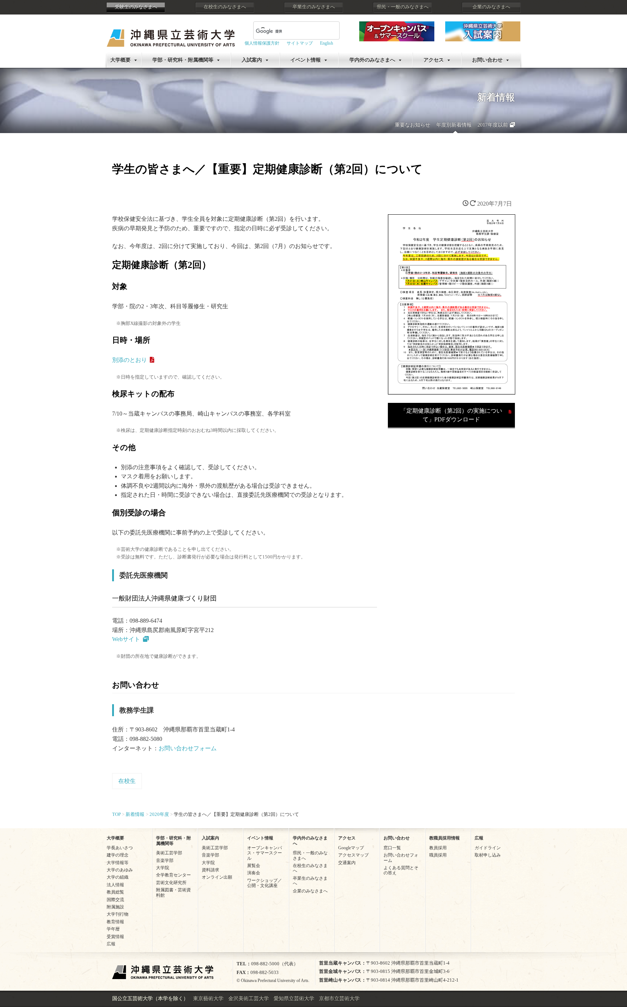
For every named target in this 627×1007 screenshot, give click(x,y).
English (326, 43)
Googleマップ (351, 847)
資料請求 (210, 869)
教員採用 (438, 847)
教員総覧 (115, 892)
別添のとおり (129, 360)
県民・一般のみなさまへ (403, 6)
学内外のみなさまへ (372, 60)
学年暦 (113, 929)
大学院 (162, 867)
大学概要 (120, 60)
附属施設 (115, 906)
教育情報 (115, 921)
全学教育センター (173, 875)
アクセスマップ (353, 855)
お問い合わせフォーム (188, 748)
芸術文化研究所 (171, 882)
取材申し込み (488, 855)
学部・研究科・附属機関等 (182, 60)
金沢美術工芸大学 (248, 998)
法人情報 (115, 884)
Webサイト (126, 639)
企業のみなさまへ (491, 6)
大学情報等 (117, 862)
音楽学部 (164, 860)
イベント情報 (305, 60)
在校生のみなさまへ (225, 6)
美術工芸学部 (169, 852)
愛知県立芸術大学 (294, 998)
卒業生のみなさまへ (313, 6)
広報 (111, 943)
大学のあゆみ (120, 869)
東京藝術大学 (208, 998)
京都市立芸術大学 (339, 998)
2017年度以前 (493, 125)
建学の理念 (117, 855)
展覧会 (253, 865)
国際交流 (115, 899)
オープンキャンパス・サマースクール (264, 853)
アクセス (433, 60)
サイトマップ (300, 43)
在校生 (127, 781)
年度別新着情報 (454, 125)
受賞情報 (115, 936)
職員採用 (438, 855)
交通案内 (347, 862)
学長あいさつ (120, 847)
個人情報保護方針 (262, 43)
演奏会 (253, 872)
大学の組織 (117, 877)
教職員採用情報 (444, 838)
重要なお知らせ (412, 125)
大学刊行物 (117, 914)
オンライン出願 (217, 877)
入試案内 (252, 60)
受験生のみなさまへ (136, 6)
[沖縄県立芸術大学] (171, 33)
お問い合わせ (487, 60)
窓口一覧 (392, 847)
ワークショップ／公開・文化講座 (264, 883)
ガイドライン (488, 847)
